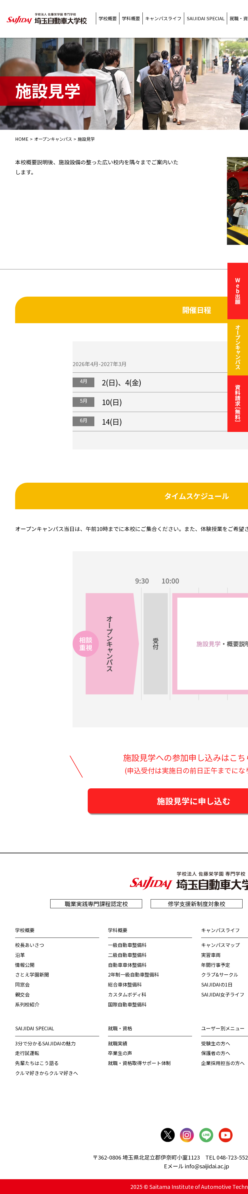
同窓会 (22, 984)
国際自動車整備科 (127, 1004)
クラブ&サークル (219, 974)
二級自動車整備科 (127, 954)
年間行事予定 (215, 964)
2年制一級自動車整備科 (133, 974)
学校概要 (24, 930)
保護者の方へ (215, 1053)
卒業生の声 (120, 1053)
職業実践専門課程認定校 (96, 903)
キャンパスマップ (220, 944)
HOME (21, 139)
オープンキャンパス (53, 139)
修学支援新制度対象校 (196, 903)
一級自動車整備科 (127, 944)
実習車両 (210, 954)
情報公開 (24, 964)
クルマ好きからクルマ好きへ (46, 1073)
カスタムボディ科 (127, 994)
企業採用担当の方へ (223, 1063)
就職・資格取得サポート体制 (139, 1063)
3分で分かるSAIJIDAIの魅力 (45, 1043)
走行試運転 (27, 1053)
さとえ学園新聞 (32, 974)
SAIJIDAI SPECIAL (34, 1028)
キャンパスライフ (220, 930)
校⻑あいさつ (29, 944)
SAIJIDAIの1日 (217, 984)
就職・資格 (120, 1028)
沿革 (20, 954)
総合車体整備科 (125, 984)
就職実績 (117, 1043)
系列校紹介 (27, 1004)
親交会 (22, 994)
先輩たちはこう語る (37, 1063)
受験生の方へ (215, 1043)
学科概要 (117, 930)
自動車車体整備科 (127, 964)
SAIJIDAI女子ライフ (222, 994)
